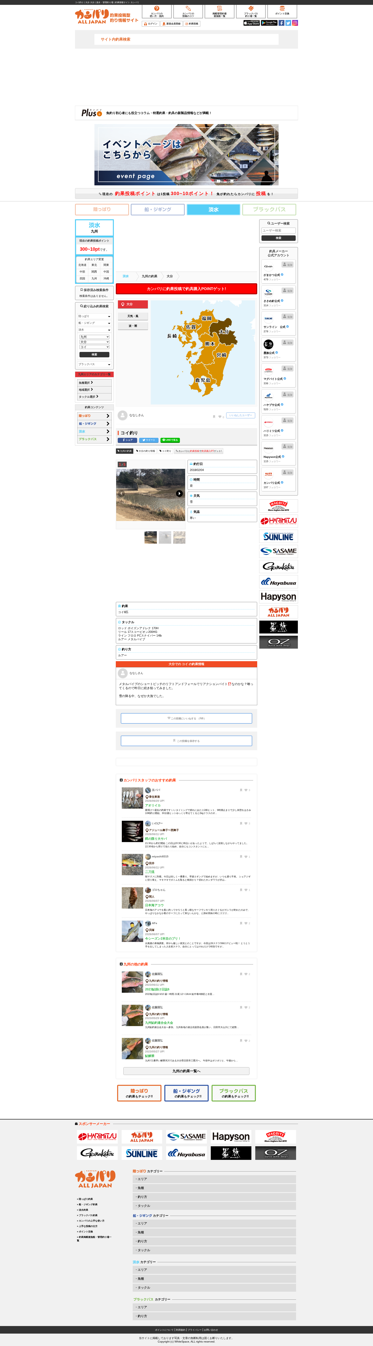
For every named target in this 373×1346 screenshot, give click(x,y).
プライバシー (195, 1330)
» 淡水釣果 (82, 1210)
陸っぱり (83, 316)
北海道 (82, 264)
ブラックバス (86, 364)
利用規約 (180, 1330)
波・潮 (133, 325)
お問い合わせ (211, 1330)
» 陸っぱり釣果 (85, 1199)
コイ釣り (166, 451)
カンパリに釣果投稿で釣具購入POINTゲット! (186, 289)
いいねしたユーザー (240, 415)
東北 (94, 264)
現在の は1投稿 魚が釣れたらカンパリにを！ (187, 193)
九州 (94, 278)
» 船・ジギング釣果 (87, 1204)
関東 (106, 264)
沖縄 (106, 278)
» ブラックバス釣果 (87, 1215)
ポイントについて (164, 1330)
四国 (82, 278)
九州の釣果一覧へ (186, 1071)
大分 (170, 276)
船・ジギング (86, 322)
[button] (178, 494)
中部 (82, 271)
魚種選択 (85, 382)
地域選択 (85, 389)
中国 (106, 271)
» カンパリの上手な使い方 (91, 1220)
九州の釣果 (149, 276)
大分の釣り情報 (146, 451)
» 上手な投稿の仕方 (87, 1226)
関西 (94, 271)
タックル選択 (87, 396)
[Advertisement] (186, 77)
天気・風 (132, 316)
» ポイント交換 (85, 1231)
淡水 (81, 329)
